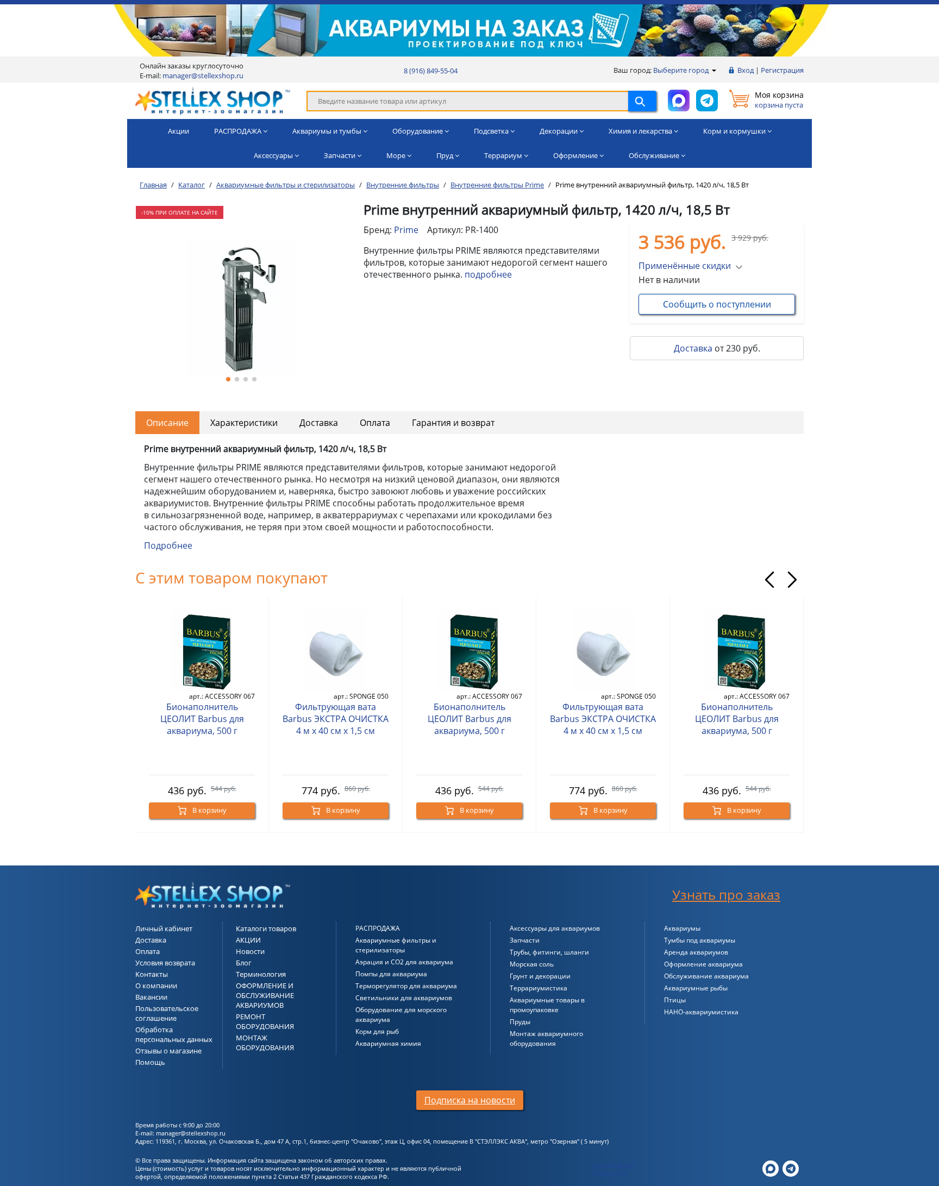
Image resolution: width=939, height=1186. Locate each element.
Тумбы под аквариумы (699, 940)
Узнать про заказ (726, 894)
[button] (228, 379)
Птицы (675, 1000)
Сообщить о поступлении (717, 304)
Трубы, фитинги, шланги (549, 952)
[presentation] (769, 579)
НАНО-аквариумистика (701, 1011)
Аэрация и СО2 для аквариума (404, 962)
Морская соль (532, 964)
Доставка (693, 348)
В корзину (209, 810)
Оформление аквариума (703, 964)
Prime (406, 230)
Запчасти (525, 940)
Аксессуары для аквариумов (555, 928)
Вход (745, 70)
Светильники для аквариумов (403, 997)
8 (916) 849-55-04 (431, 71)
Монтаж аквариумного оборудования (546, 1038)
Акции (178, 131)
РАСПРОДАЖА (377, 928)
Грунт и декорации (540, 976)
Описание (167, 423)
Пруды (520, 1021)
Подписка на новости (469, 1100)
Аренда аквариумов (696, 952)
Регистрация (782, 70)
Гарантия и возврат (453, 423)
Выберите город (681, 70)
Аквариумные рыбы (696, 988)
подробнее (488, 274)
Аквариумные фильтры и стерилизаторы (395, 945)
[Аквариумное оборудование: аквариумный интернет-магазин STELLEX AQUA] (212, 100)
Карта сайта (609, 1173)
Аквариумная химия (388, 1043)
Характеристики (244, 423)
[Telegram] (790, 1168)
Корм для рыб (377, 1031)
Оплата (375, 423)
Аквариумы (682, 928)
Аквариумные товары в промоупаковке (547, 1004)
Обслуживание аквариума (706, 976)
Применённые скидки (684, 266)
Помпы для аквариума (391, 973)
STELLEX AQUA (613, 1164)
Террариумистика (538, 988)
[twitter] (770, 1168)
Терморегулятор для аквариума (406, 985)
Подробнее (168, 545)
